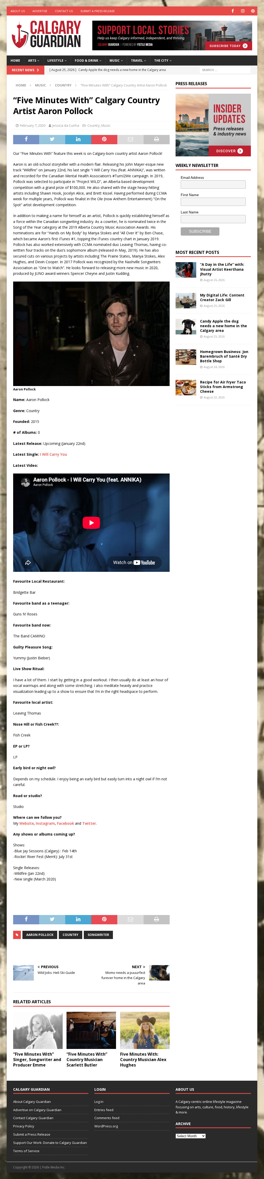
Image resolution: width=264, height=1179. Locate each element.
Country (93, 125)
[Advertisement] (214, 489)
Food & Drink (86, 60)
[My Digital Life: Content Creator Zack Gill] (186, 300)
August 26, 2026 (214, 280)
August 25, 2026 (214, 306)
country (70, 935)
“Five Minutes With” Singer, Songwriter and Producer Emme (37, 1059)
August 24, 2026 (214, 367)
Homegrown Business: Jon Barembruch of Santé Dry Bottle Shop (224, 356)
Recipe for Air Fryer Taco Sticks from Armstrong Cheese (223, 387)
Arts (32, 60)
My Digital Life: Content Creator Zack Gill (222, 297)
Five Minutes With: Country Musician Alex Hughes (143, 1059)
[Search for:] (225, 69)
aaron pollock (39, 935)
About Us (18, 11)
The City (161, 60)
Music (115, 60)
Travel (137, 60)
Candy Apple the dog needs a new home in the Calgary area (223, 326)
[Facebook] (232, 10)
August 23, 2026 (214, 397)
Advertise (39, 11)
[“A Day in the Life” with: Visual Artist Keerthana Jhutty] (186, 270)
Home (15, 60)
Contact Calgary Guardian (33, 1118)
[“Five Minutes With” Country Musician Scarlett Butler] (91, 1030)
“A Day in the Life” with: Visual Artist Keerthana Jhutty (222, 269)
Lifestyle (55, 60)
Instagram (45, 823)
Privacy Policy (23, 1126)
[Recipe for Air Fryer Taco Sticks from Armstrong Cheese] (186, 387)
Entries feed (103, 1110)
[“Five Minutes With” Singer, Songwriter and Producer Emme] (38, 1030)
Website (26, 823)
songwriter (98, 935)
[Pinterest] (252, 10)
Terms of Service (26, 1151)
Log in (98, 1101)
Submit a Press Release (97, 11)
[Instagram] (242, 10)
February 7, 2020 (32, 125)
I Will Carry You (53, 454)
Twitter (89, 823)
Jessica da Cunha (65, 125)
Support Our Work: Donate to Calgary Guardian (50, 1142)
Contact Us (64, 11)
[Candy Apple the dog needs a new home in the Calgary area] (186, 326)
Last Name (190, 212)
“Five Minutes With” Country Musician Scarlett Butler (87, 1059)
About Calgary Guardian (32, 1101)
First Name (190, 195)
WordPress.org (106, 1126)
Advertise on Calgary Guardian (37, 1110)
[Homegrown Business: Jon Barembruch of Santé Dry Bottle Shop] (186, 357)
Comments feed (106, 1118)
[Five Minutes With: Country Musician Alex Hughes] (145, 1030)
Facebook (65, 823)
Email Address (192, 177)
